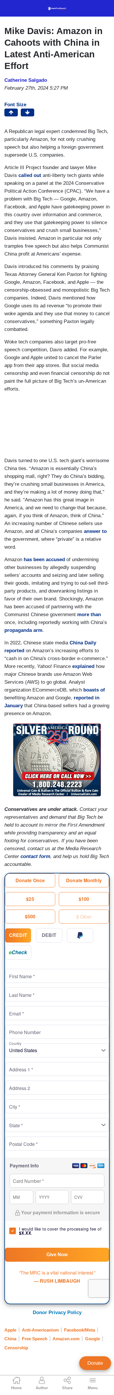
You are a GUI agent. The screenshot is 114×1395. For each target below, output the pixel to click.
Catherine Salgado (25, 80)
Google (92, 1338)
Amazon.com (66, 1338)
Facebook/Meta (79, 1329)
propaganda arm (23, 630)
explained (83, 666)
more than (89, 614)
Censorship (16, 1347)
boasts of (94, 690)
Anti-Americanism (40, 1329)
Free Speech (34, 1338)
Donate (95, 1363)
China (10, 1338)
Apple (10, 1329)
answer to (95, 531)
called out (29, 175)
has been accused (44, 559)
